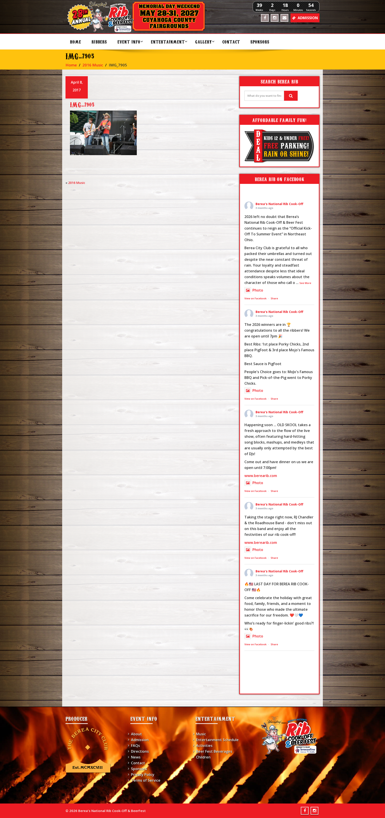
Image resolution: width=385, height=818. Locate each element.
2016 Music (92, 65)
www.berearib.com (260, 475)
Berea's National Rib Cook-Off (279, 204)
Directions (140, 751)
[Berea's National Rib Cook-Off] (138, 16)
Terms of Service (145, 780)
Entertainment (168, 41)
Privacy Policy (142, 774)
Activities (204, 745)
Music (201, 734)
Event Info (128, 41)
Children (203, 757)
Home (75, 41)
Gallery (203, 41)
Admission (140, 739)
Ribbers (99, 41)
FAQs (135, 745)
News (136, 757)
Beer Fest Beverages (214, 751)
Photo (257, 290)
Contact (231, 41)
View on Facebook (255, 298)
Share (274, 298)
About (136, 734)
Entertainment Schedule (217, 739)
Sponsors (259, 41)
